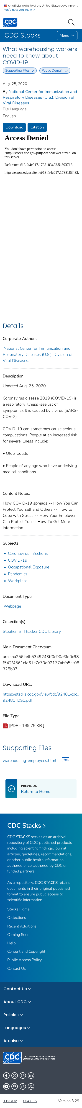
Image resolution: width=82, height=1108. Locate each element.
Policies (11, 1015)
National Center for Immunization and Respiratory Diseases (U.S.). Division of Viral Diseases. (40, 97)
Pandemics (17, 574)
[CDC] (10, 22)
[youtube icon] (6, 1086)
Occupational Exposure (28, 567)
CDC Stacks (24, 825)
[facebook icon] (6, 1075)
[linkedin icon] (31, 1075)
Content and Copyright (26, 951)
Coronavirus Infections (28, 553)
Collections (16, 917)
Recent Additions (21, 926)
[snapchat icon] (22, 1086)
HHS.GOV (10, 1101)
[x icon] (14, 1075)
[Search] (72, 21)
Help (11, 943)
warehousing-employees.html (29, 760)
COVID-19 (17, 560)
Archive (11, 1040)
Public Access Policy (24, 959)
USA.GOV (30, 1101)
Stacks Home (18, 909)
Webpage (12, 606)
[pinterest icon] (14, 1086)
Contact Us (16, 968)
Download (14, 127)
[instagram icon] (22, 1075)
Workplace (17, 580)
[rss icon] (31, 1086)
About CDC (15, 1002)
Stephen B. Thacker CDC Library (32, 631)
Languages (14, 1027)
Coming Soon (18, 934)
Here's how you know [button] (18, 10)
